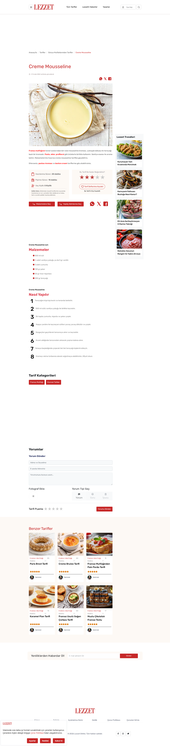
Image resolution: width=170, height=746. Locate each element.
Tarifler (42, 52)
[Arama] (138, 7)
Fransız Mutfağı (36, 382)
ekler (53, 154)
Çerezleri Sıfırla (133, 720)
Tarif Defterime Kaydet (93, 186)
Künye (37, 720)
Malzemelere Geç (43, 204)
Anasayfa (33, 52)
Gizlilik (94, 720)
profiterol (60, 154)
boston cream (61, 163)
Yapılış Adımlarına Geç (72, 204)
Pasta (47, 154)
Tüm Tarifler (71, 7)
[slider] (92, 177)
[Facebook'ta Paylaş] (110, 79)
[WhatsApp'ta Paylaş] (101, 79)
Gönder (129, 656)
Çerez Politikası (113, 720)
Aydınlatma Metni (75, 720)
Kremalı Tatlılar (53, 382)
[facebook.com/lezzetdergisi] (118, 733)
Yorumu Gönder (104, 509)
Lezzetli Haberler (89, 7)
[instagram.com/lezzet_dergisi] (123, 733)
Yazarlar (106, 7)
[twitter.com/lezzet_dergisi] (128, 733)
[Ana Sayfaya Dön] (85, 711)
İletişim (56, 720)
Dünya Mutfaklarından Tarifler (60, 52)
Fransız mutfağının (37, 151)
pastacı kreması (45, 163)
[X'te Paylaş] (105, 79)
